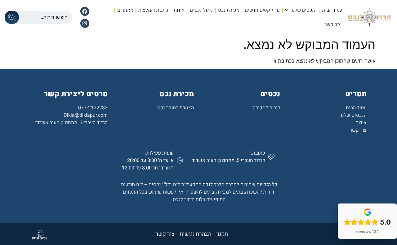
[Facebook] (84, 11)
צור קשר (332, 24)
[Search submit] (12, 17)
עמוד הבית (332, 10)
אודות (179, 10)
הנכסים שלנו (304, 10)
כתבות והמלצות (153, 10)
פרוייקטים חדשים (262, 10)
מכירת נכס (228, 10)
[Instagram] (84, 23)
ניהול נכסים (201, 10)
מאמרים (125, 10)
